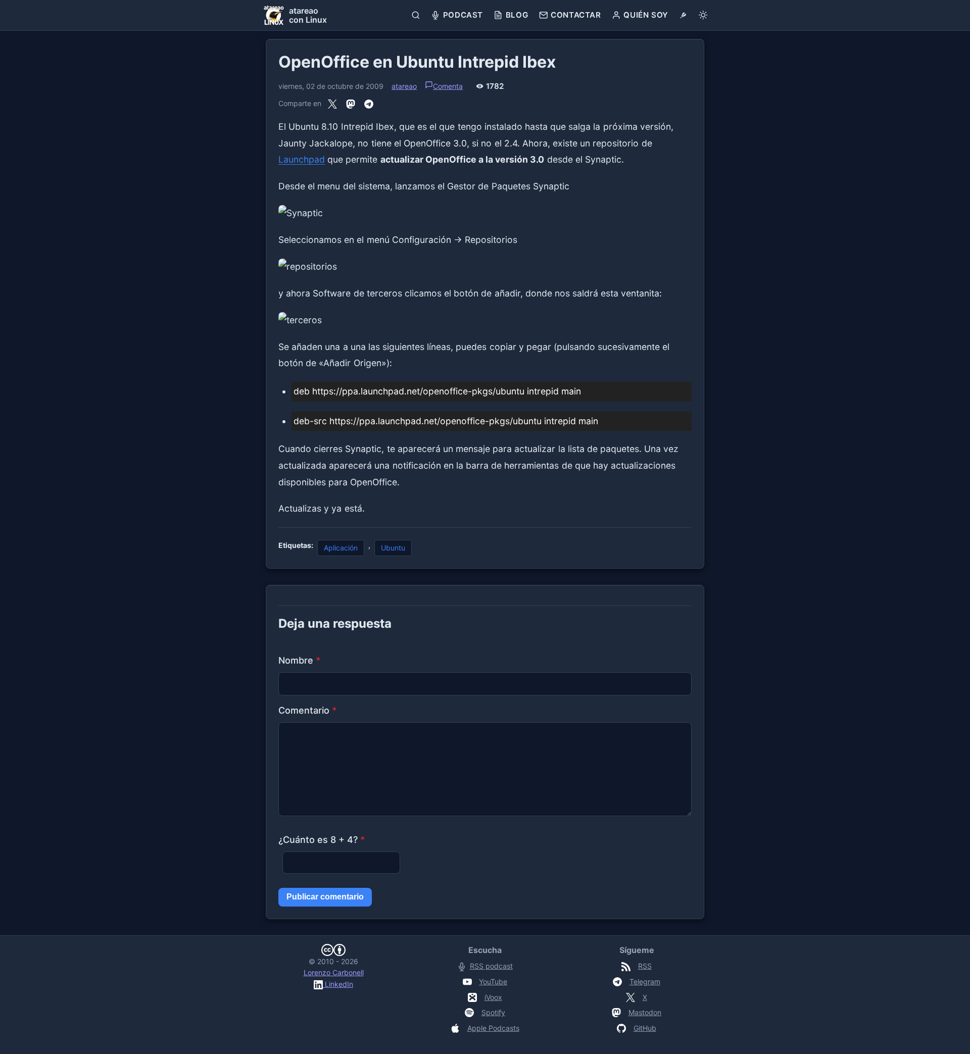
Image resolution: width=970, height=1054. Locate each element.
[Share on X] (332, 103)
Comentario (307, 710)
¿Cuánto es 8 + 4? (321, 839)
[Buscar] (416, 15)
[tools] (683, 15)
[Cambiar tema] (703, 15)
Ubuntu (393, 547)
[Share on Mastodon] (351, 103)
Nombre (299, 660)
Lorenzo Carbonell (334, 972)
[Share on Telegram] (369, 103)
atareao (404, 86)
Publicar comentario (325, 896)
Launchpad (301, 159)
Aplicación (341, 547)
